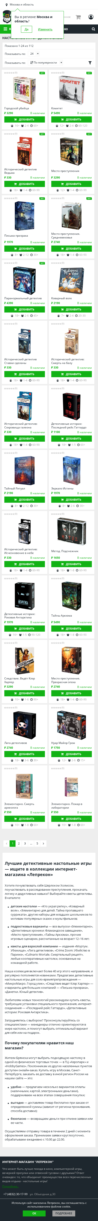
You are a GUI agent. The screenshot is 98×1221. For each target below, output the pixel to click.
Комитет (57, 108)
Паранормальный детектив (23, 298)
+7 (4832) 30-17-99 (15, 1194)
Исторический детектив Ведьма (20, 171)
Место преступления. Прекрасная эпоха (65, 680)
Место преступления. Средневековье (65, 235)
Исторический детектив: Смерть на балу (67, 361)
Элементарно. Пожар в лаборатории (66, 805)
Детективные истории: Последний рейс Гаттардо (68, 425)
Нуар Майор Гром (63, 743)
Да (26, 29)
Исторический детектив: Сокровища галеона (20, 425)
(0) (16, 72)
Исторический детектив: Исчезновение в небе (20, 551)
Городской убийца (16, 108)
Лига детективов (15, 743)
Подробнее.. (10, 1186)
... (31, 843)
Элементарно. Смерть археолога (19, 805)
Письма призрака (16, 236)
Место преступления (65, 171)
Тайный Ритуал (14, 488)
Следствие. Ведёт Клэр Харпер (19, 680)
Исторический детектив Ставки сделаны (20, 361)
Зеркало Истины (62, 488)
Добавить (26, 119)
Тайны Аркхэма (61, 615)
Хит (42, 73)
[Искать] (93, 29)
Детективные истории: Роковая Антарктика (19, 615)
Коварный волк (61, 298)
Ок (34, 1213)
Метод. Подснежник (64, 551)
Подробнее (63, 1213)
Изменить (45, 29)
